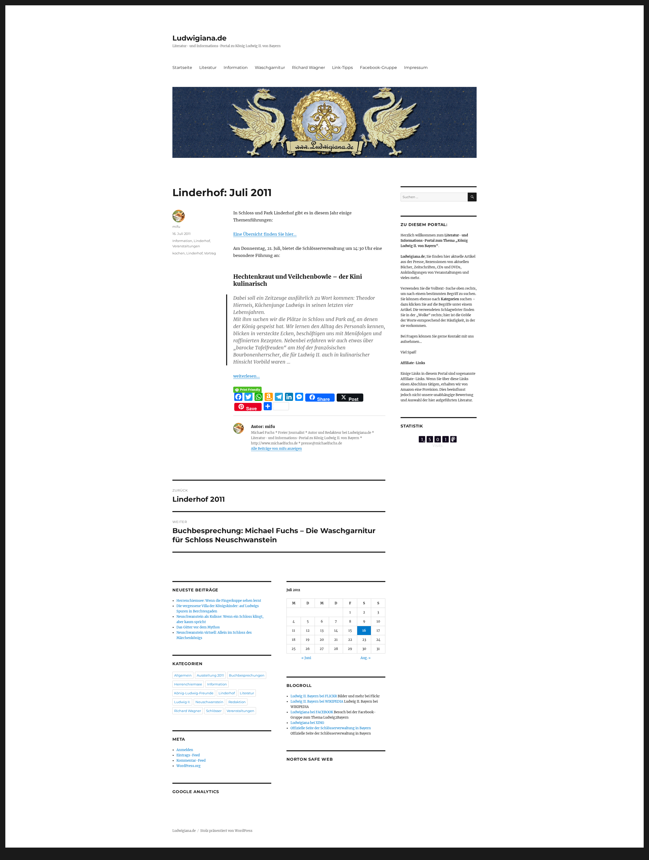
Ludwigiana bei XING (307, 723)
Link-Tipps (342, 67)
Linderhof (202, 241)
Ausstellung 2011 (210, 675)
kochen (178, 253)
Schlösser (214, 711)
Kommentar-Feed (191, 760)
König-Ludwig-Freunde (193, 693)
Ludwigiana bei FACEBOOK (312, 712)
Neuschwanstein (209, 702)
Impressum (416, 67)
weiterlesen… (246, 376)
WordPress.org (188, 766)
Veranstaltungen (186, 246)
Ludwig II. (182, 702)
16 (364, 630)
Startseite (182, 67)
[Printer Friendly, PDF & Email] (247, 390)
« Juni (306, 658)
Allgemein (183, 675)
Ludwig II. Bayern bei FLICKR (314, 696)
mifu (176, 227)
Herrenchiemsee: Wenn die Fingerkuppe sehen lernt (218, 601)
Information (236, 67)
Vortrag (210, 253)
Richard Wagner (308, 67)
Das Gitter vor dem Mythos (198, 627)
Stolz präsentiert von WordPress (226, 831)
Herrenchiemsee (188, 684)
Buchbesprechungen (246, 675)
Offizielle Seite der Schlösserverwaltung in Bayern (331, 728)
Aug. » (365, 658)
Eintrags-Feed (188, 755)
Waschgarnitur (270, 67)
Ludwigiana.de (199, 38)
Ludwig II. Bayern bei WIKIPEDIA (317, 701)
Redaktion (237, 702)
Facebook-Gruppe (378, 67)
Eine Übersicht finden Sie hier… (265, 234)
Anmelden (184, 750)
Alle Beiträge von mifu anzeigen (276, 448)
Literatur (208, 67)
